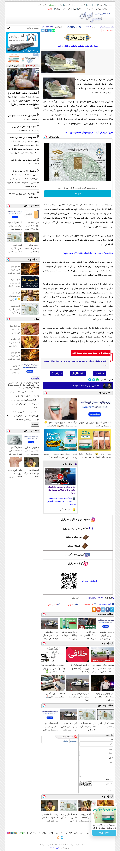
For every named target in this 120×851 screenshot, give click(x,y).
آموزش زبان (50, 9)
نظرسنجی (82, 5)
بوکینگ (65, 741)
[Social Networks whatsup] (97, 379)
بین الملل (98, 9)
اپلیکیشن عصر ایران (88, 581)
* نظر (111, 758)
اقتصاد (39, 5)
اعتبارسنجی (73, 741)
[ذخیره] (72, 27)
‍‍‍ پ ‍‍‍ (77, 26)
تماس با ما (101, 5)
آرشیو (95, 5)
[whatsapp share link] (53, 30)
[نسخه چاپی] (68, 27)
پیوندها (55, 833)
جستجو (89, 5)
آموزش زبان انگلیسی (75, 555)
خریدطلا (77, 193)
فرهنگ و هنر (90, 9)
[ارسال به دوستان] (70, 27)
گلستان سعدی (73, 546)
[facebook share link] (46, 30)
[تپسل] (45, 136)
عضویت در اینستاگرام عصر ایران (75, 519)
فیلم (65, 9)
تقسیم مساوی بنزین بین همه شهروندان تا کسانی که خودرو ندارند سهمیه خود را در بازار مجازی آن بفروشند (23, 415)
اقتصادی (102, 27)
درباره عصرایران (85, 833)
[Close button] (115, 804)
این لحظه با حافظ (74, 537)
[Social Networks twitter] (93, 379)
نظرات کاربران (78, 373)
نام (112, 739)
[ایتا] (94, 609)
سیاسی (45, 5)
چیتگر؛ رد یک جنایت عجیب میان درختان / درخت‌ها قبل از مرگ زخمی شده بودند (61, 501)
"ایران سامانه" (54, 848)
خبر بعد (97, 373)
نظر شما (109, 735)
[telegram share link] (50, 30)
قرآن (75, 9)
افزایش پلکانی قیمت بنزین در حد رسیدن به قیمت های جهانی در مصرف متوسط (25, 404)
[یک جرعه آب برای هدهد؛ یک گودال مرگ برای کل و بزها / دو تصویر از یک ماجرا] (60, 476)
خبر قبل (58, 373)
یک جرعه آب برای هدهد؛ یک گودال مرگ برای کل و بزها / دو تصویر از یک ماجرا (61, 490)
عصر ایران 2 (58, 9)
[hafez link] (77, 37)
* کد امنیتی (109, 779)
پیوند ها (60, 5)
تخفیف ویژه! (104, 832)
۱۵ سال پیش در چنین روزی (75, 528)
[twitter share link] (42, 30)
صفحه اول (109, 5)
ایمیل (111, 749)
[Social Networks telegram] (89, 379)
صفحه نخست (110, 27)
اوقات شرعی (67, 5)
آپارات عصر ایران (75, 563)
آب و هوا (75, 5)
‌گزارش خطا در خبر (107, 30)
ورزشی (105, 9)
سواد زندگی (52, 5)
